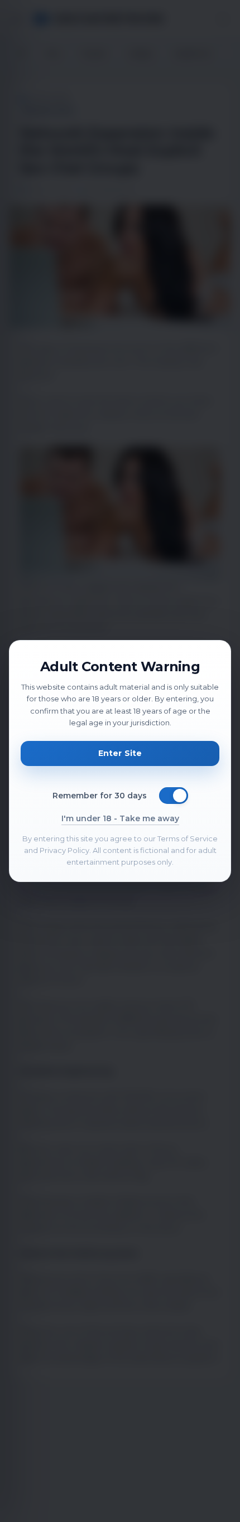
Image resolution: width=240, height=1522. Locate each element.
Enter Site (120, 753)
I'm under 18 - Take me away (120, 818)
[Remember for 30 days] (173, 795)
